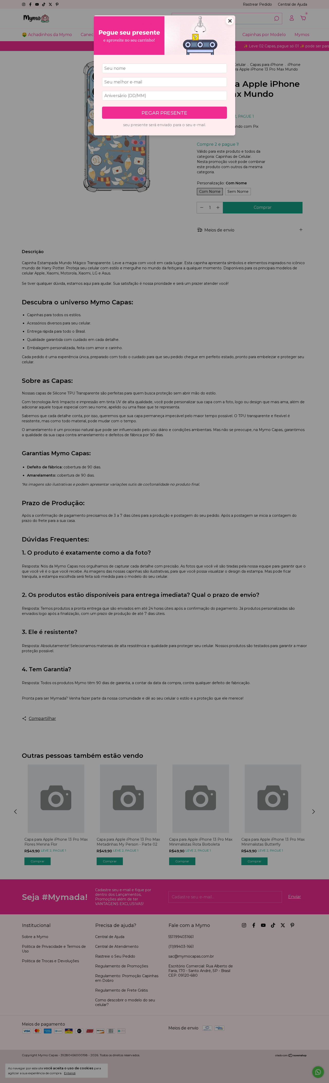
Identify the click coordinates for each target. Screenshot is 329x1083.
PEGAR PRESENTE (164, 113)
